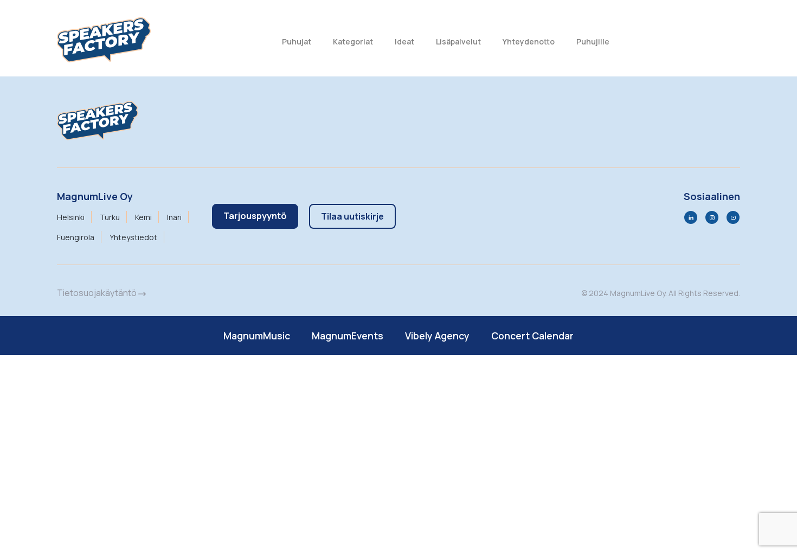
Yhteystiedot (133, 237)
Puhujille (592, 41)
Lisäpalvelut (458, 41)
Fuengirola (75, 237)
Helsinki (71, 217)
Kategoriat (353, 41)
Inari (174, 217)
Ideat (404, 41)
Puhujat (296, 41)
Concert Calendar (532, 335)
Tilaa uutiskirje (352, 216)
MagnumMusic (256, 335)
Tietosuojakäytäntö (97, 293)
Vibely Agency (437, 335)
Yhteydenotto (529, 41)
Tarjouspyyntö (255, 216)
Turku (110, 217)
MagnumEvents (347, 335)
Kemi (143, 217)
